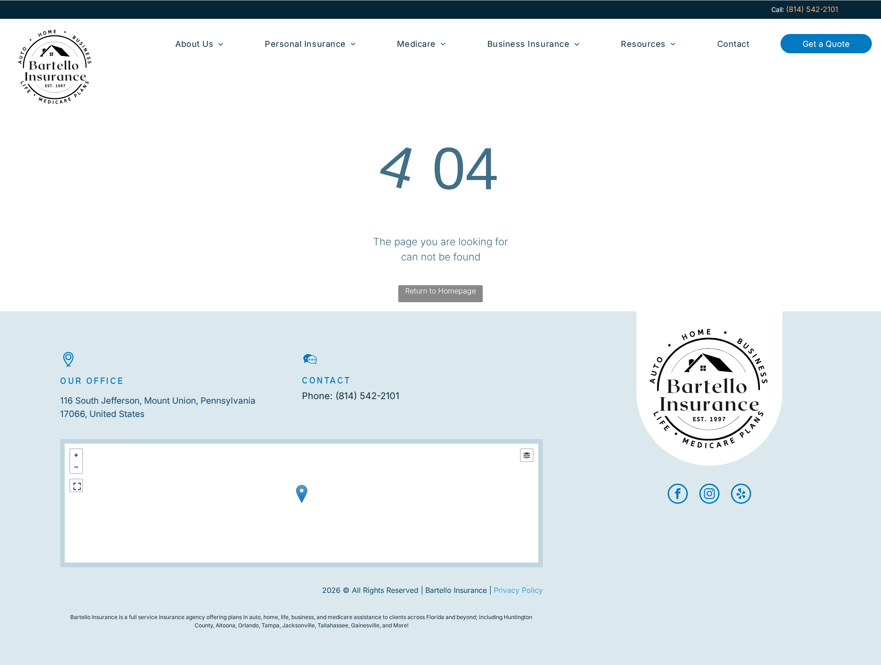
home (270, 617)
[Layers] (527, 455)
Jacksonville (298, 625)
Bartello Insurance (93, 617)
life (285, 617)
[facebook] (678, 495)
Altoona (225, 625)
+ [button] (76, 455)
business (302, 617)
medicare (340, 617)
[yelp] (741, 495)
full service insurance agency (167, 617)
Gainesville (365, 625)
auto (255, 617)
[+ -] (301, 503)
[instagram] (709, 495)
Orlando (248, 625)
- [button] (76, 467)
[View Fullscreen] (76, 485)
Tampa (270, 625)
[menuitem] (199, 44)
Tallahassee (333, 625)
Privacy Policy (518, 590)
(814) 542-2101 (367, 395)
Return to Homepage (440, 290)
